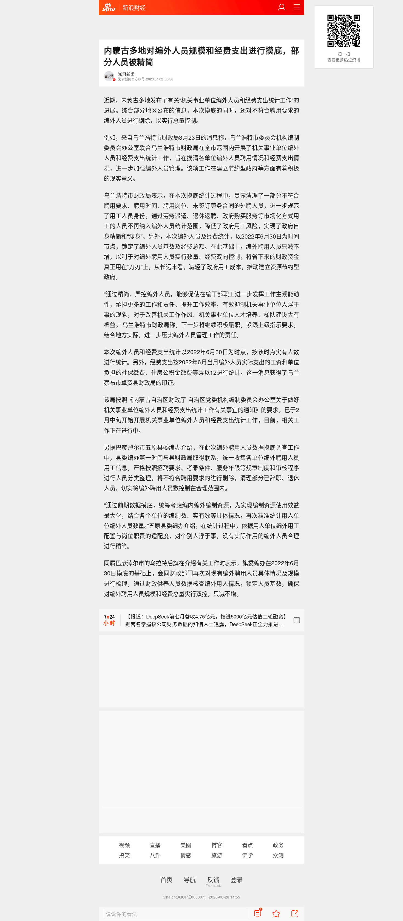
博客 (216, 845)
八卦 (155, 855)
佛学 (247, 855)
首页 (166, 879)
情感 (185, 855)
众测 (278, 855)
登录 (237, 879)
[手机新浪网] (109, 8)
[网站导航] (297, 7)
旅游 (216, 855)
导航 (190, 879)
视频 (124, 845)
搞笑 (124, 855)
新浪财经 (134, 7)
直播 (155, 845)
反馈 (213, 879)
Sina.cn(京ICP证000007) (184, 897)
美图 (185, 845)
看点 (247, 845)
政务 (278, 845)
